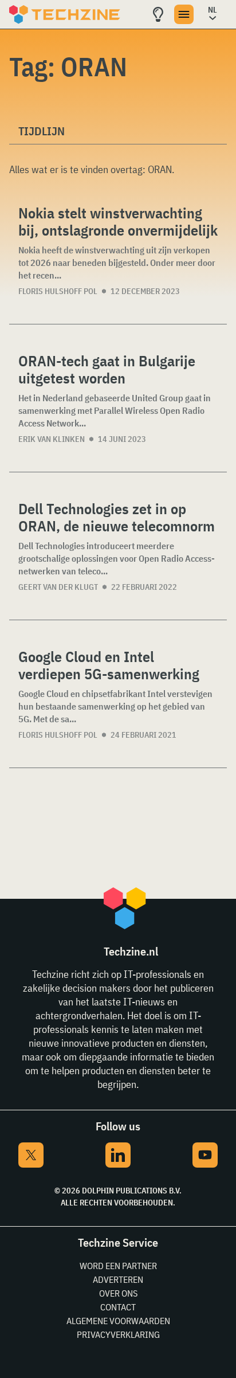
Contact (118, 1307)
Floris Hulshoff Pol (57, 291)
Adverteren (118, 1279)
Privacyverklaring (118, 1334)
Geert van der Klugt (58, 587)
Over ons (118, 1293)
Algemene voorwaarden (118, 1320)
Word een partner (118, 1265)
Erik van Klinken (51, 439)
